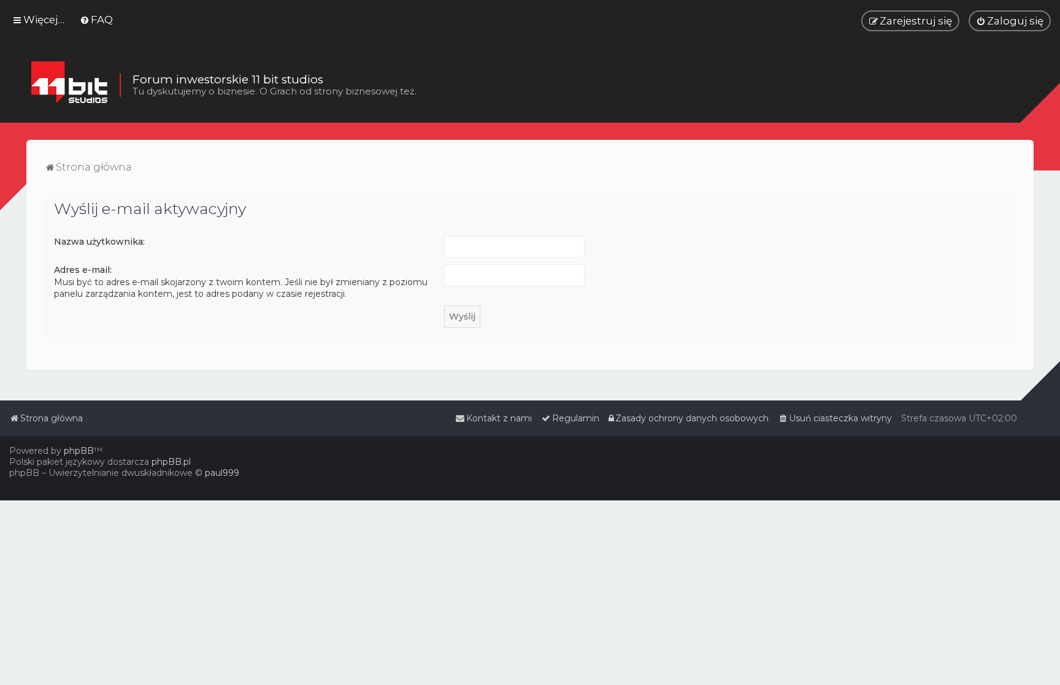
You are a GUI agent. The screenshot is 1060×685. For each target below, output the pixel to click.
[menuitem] (96, 19)
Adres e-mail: (83, 269)
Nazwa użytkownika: (99, 241)
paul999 (222, 472)
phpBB (79, 450)
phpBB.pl (171, 461)
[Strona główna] (69, 85)
